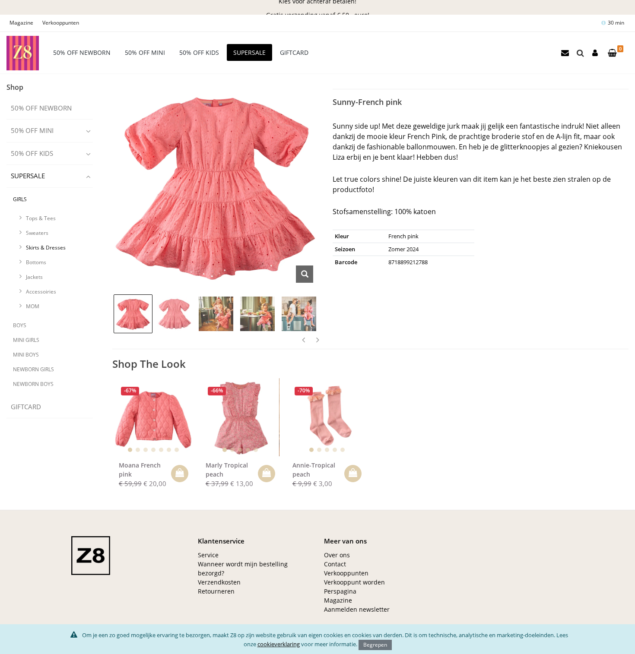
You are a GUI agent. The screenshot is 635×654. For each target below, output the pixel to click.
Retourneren (216, 591)
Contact (335, 564)
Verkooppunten (60, 22)
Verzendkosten (219, 582)
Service (208, 555)
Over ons (337, 555)
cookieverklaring (278, 644)
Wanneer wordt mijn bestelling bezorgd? (243, 568)
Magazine (21, 22)
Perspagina (340, 591)
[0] (612, 53)
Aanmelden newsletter (357, 609)
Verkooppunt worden (354, 582)
